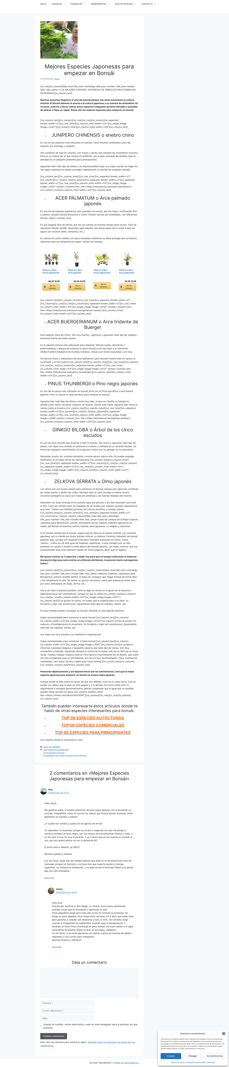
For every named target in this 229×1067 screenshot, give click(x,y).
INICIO (43, 4)
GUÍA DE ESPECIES (124, 4)
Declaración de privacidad (196, 1062)
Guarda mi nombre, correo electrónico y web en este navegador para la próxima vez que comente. (90, 1026)
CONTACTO (147, 4)
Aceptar (171, 1056)
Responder (49, 878)
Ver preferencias (215, 1056)
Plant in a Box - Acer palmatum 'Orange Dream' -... (127, 271)
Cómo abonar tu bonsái (53, 752)
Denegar (193, 1056)
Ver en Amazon (52, 287)
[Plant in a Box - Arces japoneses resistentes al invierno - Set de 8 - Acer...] (51, 259)
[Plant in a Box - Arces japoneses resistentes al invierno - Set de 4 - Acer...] (102, 259)
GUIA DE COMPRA (51, 747)
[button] (223, 1033)
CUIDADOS (57, 4)
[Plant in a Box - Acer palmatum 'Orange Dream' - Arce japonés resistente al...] (127, 259)
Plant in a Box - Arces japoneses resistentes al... (51, 271)
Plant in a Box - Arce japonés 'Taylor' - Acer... (75, 271)
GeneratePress (132, 1063)
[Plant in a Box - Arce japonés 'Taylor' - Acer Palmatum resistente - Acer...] (76, 259)
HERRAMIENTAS (98, 4)
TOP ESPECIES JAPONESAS (56, 750)
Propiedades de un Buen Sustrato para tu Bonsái (64, 755)
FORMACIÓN (76, 4)
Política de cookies (178, 1062)
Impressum (211, 1062)
